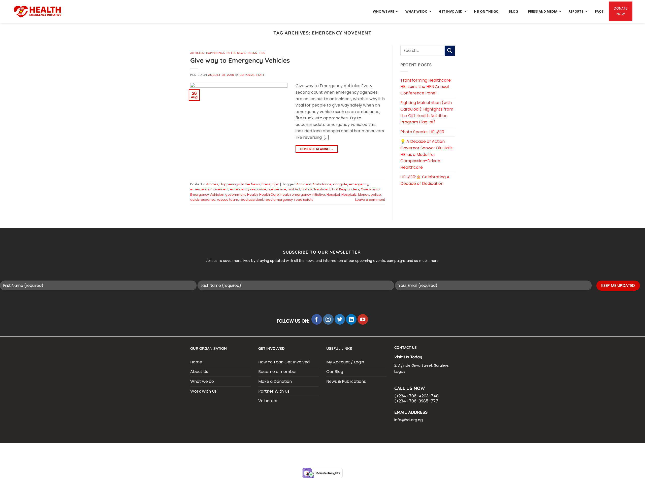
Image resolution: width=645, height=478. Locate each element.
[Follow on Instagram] (328, 319)
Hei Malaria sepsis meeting (275, 450)
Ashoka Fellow (398, 450)
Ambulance (322, 184)
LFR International (317, 450)
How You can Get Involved (284, 362)
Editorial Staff (252, 75)
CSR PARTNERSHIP (234, 450)
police (376, 194)
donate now (620, 11)
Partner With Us (273, 391)
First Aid (294, 189)
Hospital (333, 194)
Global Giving (372, 454)
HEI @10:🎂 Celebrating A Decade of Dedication (424, 180)
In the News (236, 53)
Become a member (277, 371)
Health (252, 194)
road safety (303, 199)
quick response (202, 199)
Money (363, 194)
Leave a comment (370, 199)
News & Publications (346, 381)
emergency (358, 184)
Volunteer (268, 401)
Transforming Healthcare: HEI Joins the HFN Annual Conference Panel (426, 86)
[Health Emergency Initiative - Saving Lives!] (38, 11)
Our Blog (334, 371)
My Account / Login (345, 362)
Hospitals (349, 194)
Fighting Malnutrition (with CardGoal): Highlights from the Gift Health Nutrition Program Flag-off (426, 112)
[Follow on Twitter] (340, 319)
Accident (303, 184)
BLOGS (210, 450)
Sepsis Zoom (371, 450)
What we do (202, 381)
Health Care (269, 194)
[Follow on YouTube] (363, 319)
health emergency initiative (302, 194)
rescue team (227, 199)
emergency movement (209, 189)
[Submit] (450, 50)
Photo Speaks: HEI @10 (422, 132)
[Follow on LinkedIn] (351, 319)
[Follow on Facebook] (316, 319)
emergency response (248, 189)
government (235, 194)
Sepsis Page (347, 450)
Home (196, 362)
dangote (340, 184)
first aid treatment (316, 189)
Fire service (277, 189)
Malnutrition (426, 450)
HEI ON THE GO (319, 454)
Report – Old (346, 454)
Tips (262, 53)
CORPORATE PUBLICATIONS (282, 454)
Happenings (215, 53)
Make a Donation (275, 381)
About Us (199, 371)
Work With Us (203, 391)
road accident (251, 199)
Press (252, 53)
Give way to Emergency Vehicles (240, 60)
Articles (197, 53)
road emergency (279, 199)
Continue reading (317, 149)
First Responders (345, 189)
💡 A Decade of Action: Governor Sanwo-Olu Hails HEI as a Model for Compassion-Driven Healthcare (426, 154)
